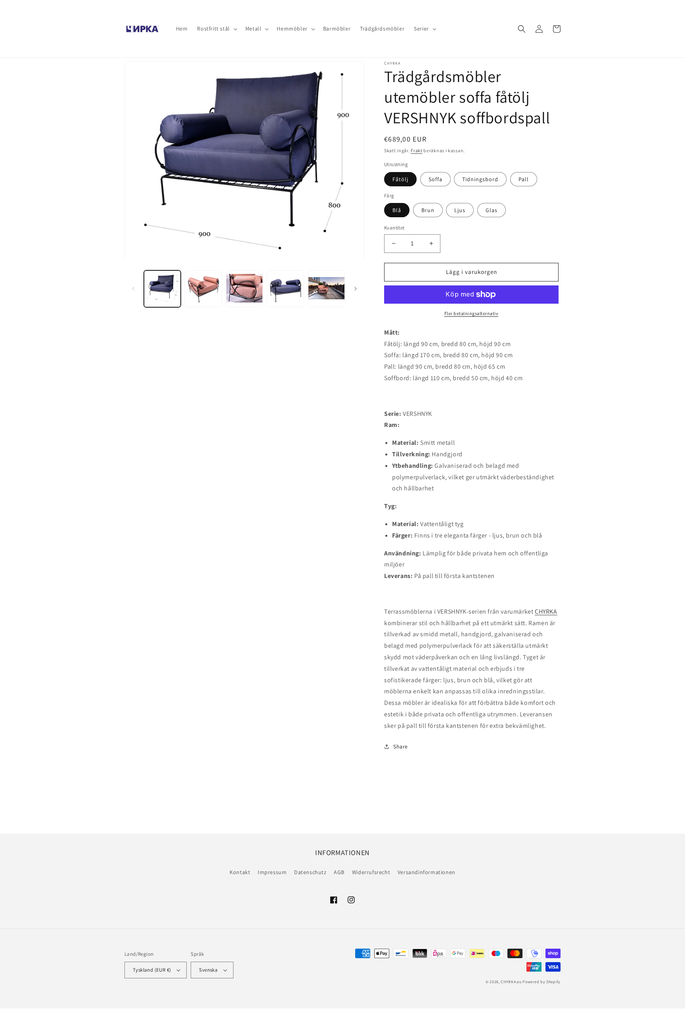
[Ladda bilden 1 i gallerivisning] (162, 288)
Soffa (435, 179)
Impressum (272, 872)
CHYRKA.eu (511, 981)
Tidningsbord (480, 179)
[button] (216, 28)
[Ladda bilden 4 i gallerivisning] (285, 288)
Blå (396, 210)
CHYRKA (546, 611)
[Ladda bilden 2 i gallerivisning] (203, 288)
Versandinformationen (426, 872)
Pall (524, 179)
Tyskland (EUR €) (152, 969)
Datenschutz (310, 872)
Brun (427, 210)
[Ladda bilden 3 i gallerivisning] (244, 288)
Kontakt (240, 872)
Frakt (417, 150)
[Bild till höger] (355, 288)
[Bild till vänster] (133, 288)
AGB (339, 872)
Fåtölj (400, 179)
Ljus (459, 210)
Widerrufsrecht (371, 872)
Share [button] (400, 746)
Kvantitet (394, 227)
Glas (491, 210)
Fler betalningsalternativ (471, 313)
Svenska (208, 969)
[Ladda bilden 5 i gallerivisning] (326, 288)
